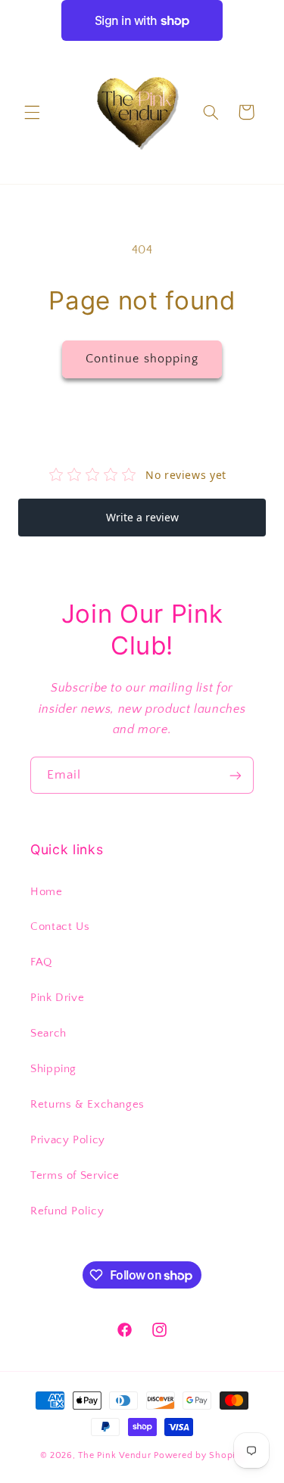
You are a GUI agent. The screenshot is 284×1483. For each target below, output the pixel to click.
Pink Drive (57, 998)
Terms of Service (75, 1176)
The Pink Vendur (114, 1455)
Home (46, 892)
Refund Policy (67, 1211)
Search (48, 1034)
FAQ (41, 962)
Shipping (53, 1069)
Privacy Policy (67, 1140)
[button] (31, 112)
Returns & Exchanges (87, 1105)
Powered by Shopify (199, 1455)
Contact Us (59, 927)
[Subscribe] (235, 775)
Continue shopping (142, 359)
